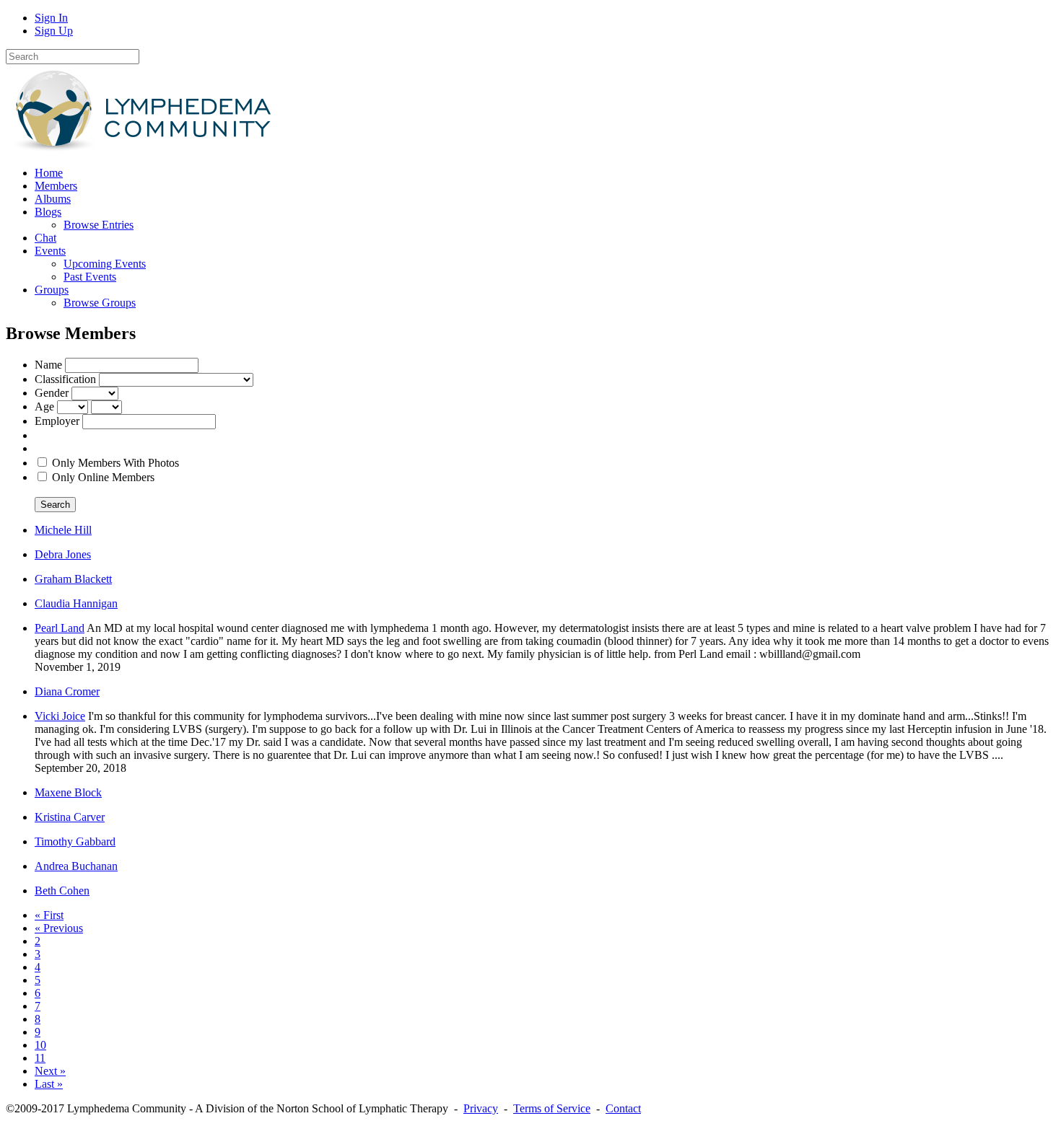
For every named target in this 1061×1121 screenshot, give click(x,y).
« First (49, 915)
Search (55, 504)
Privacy (480, 1108)
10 (40, 1045)
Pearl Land (59, 628)
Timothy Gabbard (75, 841)
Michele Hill (63, 530)
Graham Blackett (73, 579)
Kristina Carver (70, 817)
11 (40, 1058)
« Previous (59, 928)
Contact (623, 1108)
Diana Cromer (67, 691)
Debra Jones (63, 554)
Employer (57, 421)
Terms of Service (551, 1108)
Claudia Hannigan (76, 603)
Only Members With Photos (115, 463)
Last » (49, 1084)
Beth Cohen (62, 890)
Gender (52, 393)
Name (48, 365)
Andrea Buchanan (76, 866)
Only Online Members (103, 477)
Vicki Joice (60, 716)
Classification (65, 379)
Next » (50, 1071)
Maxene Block (68, 792)
